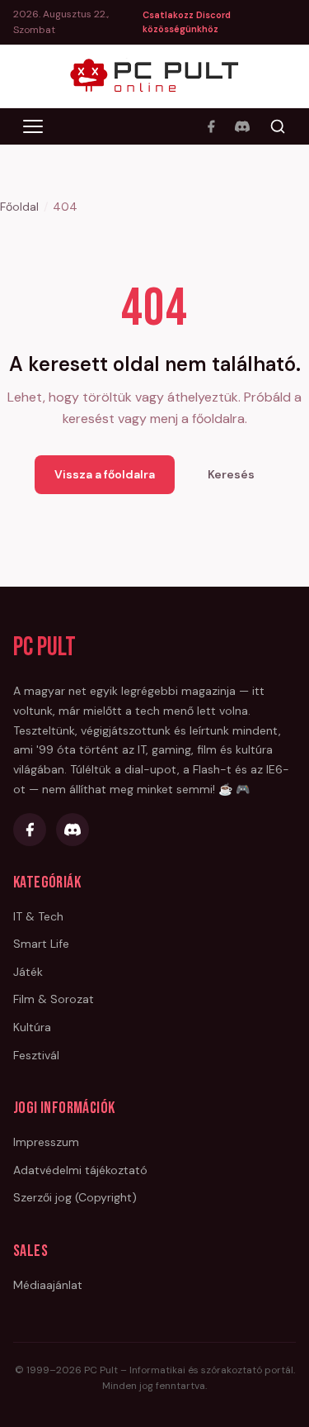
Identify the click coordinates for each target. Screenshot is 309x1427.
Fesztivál (36, 1055)
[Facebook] (211, 126)
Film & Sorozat (53, 999)
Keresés (231, 474)
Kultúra (32, 1027)
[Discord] (242, 126)
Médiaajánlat (47, 1284)
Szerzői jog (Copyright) (75, 1197)
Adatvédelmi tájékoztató (80, 1170)
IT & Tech (38, 916)
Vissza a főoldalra (104, 474)
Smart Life (41, 943)
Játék (28, 971)
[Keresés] (278, 126)
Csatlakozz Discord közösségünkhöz (187, 22)
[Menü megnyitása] (33, 126)
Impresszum (46, 1141)
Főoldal (19, 206)
